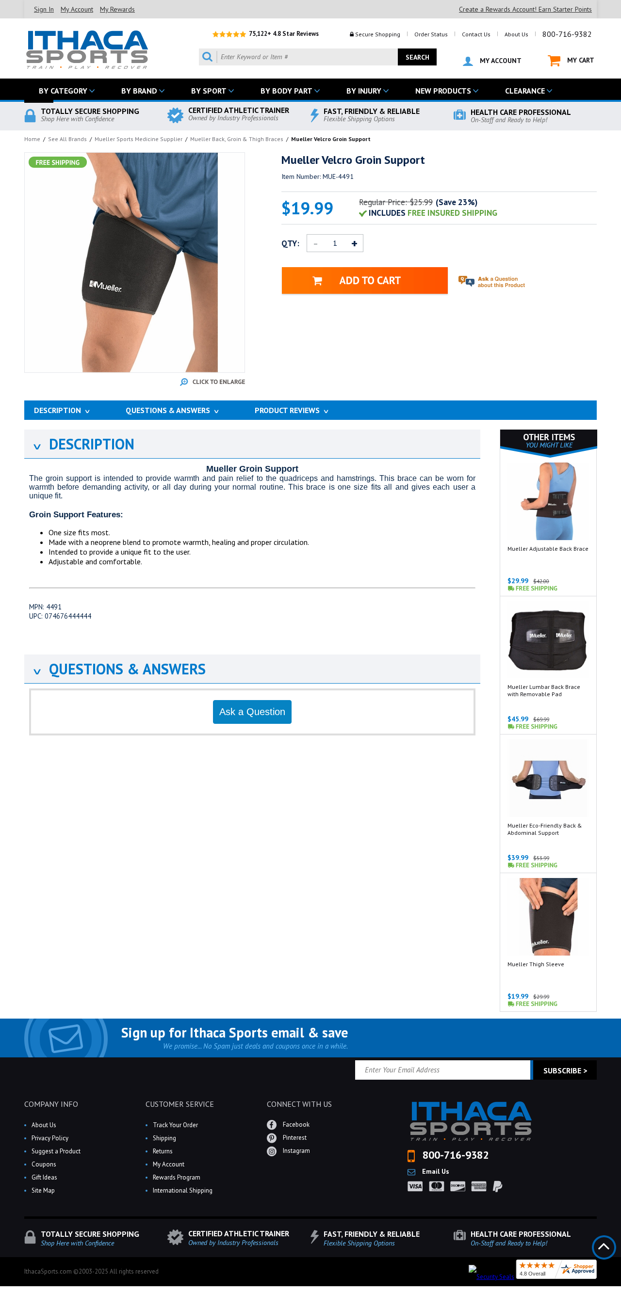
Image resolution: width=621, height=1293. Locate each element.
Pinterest (294, 1137)
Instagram (295, 1151)
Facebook (295, 1124)
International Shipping (182, 1190)
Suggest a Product (56, 1151)
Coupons (44, 1164)
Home (32, 139)
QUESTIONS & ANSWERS (119, 668)
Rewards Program (176, 1177)
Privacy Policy (50, 1138)
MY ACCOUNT (500, 60)
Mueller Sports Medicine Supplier (138, 139)
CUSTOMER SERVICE (180, 1104)
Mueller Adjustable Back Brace (547, 548)
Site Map (43, 1190)
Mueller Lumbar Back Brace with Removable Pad (543, 690)
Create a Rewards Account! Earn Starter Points (525, 9)
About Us (516, 34)
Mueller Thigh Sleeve (535, 964)
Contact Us (476, 34)
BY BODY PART (286, 91)
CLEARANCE (525, 91)
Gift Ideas (44, 1177)
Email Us (434, 1171)
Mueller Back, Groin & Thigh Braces (236, 139)
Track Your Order (175, 1125)
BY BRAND (139, 91)
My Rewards (117, 9)
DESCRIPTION (83, 443)
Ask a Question (252, 711)
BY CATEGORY (63, 91)
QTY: (290, 243)
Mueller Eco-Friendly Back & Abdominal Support (544, 829)
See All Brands (67, 139)
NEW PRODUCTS (443, 91)
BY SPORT (209, 91)
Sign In (44, 9)
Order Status (431, 34)
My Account (77, 9)
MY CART (579, 60)
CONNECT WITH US (299, 1104)
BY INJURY (363, 91)
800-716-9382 (567, 34)
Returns (163, 1151)
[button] (620, 1292)
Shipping (164, 1138)
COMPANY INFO (51, 1104)
